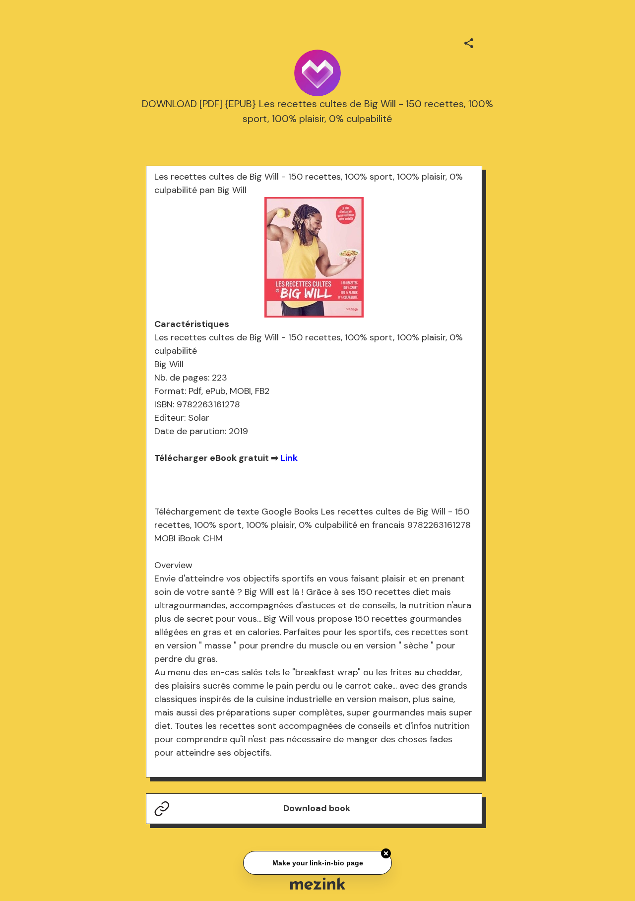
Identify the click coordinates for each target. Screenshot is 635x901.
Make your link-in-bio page (317, 862)
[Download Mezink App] (317, 883)
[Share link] (469, 42)
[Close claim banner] (386, 852)
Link (289, 458)
